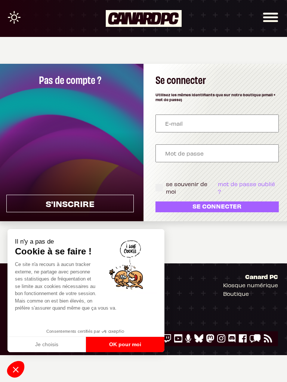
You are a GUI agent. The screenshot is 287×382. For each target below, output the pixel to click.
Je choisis (46, 344)
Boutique (236, 293)
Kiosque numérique (250, 285)
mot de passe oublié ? (246, 188)
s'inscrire (70, 203)
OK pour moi (125, 344)
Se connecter (216, 206)
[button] (16, 369)
